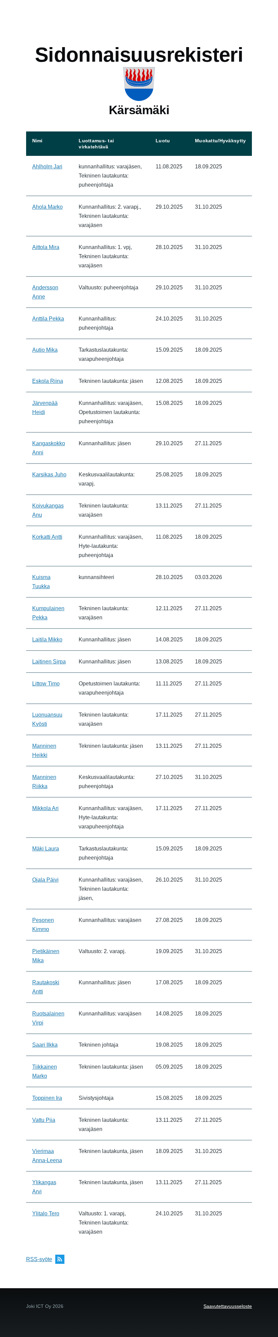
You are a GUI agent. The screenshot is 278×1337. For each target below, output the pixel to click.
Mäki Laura (45, 848)
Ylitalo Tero (45, 1213)
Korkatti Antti (47, 537)
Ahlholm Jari (47, 166)
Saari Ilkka (45, 1045)
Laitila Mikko (47, 639)
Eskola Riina (47, 381)
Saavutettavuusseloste (227, 1306)
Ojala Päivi (45, 880)
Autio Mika (45, 350)
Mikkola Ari (45, 808)
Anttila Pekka (48, 319)
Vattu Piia (43, 1120)
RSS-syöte (39, 1259)
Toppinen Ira (47, 1098)
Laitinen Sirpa (49, 661)
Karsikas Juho (49, 474)
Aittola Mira (45, 247)
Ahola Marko (47, 207)
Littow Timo (46, 683)
